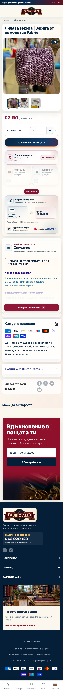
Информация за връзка (42, 660)
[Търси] (48, 11)
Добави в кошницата (31, 142)
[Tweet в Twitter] (51, 383)
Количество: (14, 130)
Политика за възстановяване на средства (32, 649)
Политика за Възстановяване (24, 369)
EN (53, 2)
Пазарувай (31, 558)
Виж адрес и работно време (20, 625)
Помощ (31, 567)
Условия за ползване (45, 655)
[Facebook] (5, 550)
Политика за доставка (20, 660)
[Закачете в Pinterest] (45, 383)
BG (59, 2)
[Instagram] (11, 550)
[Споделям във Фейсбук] (39, 383)
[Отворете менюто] (6, 11)
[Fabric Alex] (31, 10)
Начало (6, 20)
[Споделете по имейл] (39, 389)
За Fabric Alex (31, 577)
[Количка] (55, 11)
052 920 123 (16, 539)
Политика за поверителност (21, 655)
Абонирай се (31, 462)
